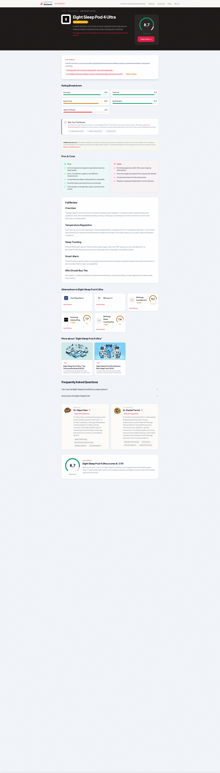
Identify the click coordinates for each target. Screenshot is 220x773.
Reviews (151, 4)
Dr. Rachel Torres (131, 410)
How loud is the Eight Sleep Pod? (75, 396)
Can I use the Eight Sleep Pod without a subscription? (84, 389)
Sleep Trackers (73, 11)
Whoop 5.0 (107, 298)
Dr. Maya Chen (80, 410)
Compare (161, 4)
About (176, 4)
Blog (169, 4)
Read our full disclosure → (72, 147)
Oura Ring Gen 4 (77, 298)
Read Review (67, 304)
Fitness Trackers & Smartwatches (132, 4)
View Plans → (146, 39)
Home (63, 11)
